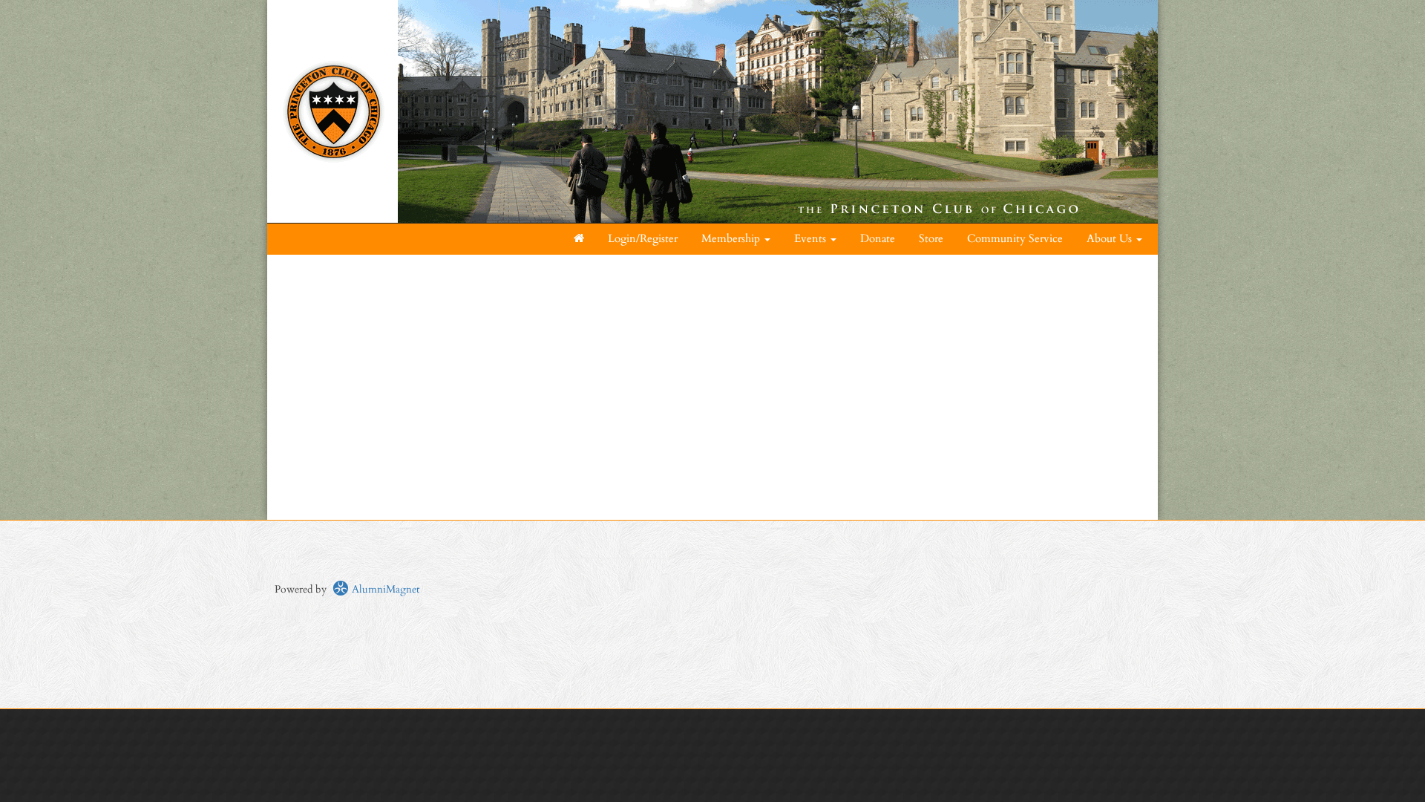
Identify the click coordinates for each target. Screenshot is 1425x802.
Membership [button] (732, 239)
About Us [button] (1111, 239)
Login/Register (643, 239)
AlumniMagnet (384, 589)
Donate (877, 239)
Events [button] (811, 239)
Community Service (1015, 239)
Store (931, 239)
